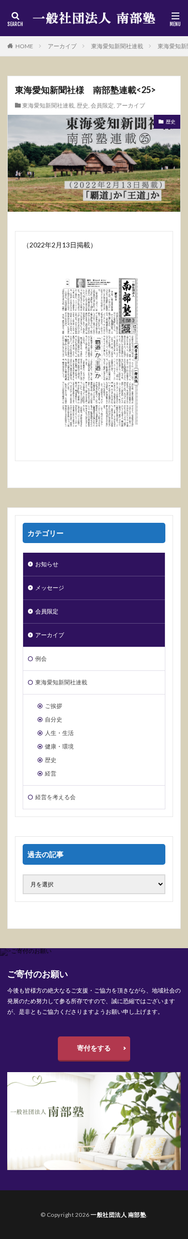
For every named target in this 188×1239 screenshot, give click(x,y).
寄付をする (94, 1048)
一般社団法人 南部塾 (118, 1214)
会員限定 (102, 105)
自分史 (53, 719)
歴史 (82, 105)
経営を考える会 (55, 797)
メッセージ (49, 587)
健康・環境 (59, 746)
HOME (24, 46)
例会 (41, 658)
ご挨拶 (53, 705)
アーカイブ (62, 46)
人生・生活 (59, 732)
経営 (50, 773)
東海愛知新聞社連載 (117, 46)
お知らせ (46, 564)
